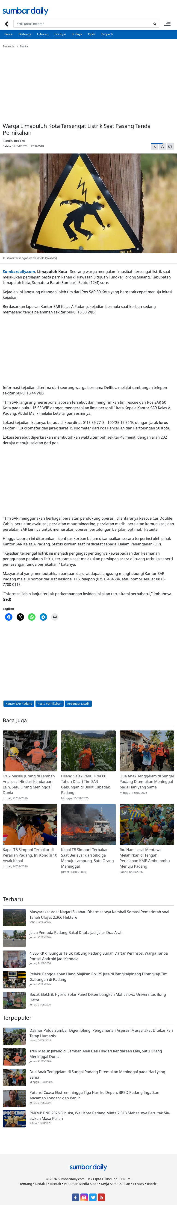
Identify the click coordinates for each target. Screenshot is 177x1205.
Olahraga (24, 34)
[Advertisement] (88, 82)
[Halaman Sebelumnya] (6, 23)
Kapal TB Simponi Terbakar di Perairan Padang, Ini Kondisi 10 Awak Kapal (30, 855)
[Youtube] (101, 1197)
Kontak (55, 1184)
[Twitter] (93, 1197)
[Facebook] (75, 1197)
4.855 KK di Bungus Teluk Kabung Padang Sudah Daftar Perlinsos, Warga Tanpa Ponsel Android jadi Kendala (99, 956)
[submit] (154, 23)
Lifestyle (60, 34)
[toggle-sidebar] (167, 24)
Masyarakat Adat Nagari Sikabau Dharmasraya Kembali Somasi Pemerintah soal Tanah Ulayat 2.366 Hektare (99, 914)
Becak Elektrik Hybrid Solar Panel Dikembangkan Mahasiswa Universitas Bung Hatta (98, 997)
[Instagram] (84, 1197)
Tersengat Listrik (78, 703)
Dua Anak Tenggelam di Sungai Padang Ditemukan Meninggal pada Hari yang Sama (147, 781)
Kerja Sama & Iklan (115, 1184)
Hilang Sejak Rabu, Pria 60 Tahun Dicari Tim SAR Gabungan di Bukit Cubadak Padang (85, 784)
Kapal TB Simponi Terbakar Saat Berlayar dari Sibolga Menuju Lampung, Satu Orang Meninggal (87, 858)
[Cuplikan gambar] (30, 750)
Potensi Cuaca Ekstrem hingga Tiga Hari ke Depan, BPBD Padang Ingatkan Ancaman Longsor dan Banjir (94, 1095)
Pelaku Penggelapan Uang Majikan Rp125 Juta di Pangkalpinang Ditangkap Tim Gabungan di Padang (99, 976)
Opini (91, 34)
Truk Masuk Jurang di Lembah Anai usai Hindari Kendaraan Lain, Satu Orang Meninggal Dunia (29, 784)
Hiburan (42, 34)
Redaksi (20, 141)
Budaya (77, 34)
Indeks (152, 1184)
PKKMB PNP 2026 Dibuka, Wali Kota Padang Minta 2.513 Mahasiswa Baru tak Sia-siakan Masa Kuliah (100, 1115)
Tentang (26, 1184)
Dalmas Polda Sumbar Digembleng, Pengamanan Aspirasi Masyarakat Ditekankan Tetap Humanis (101, 1033)
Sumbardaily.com (19, 271)
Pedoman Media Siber (81, 1184)
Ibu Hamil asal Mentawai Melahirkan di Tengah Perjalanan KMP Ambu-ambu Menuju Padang (145, 858)
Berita (8, 34)
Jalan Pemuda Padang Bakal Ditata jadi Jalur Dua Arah (76, 932)
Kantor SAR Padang (19, 703)
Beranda (8, 46)
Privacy (138, 1184)
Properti (107, 34)
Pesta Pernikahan (50, 703)
